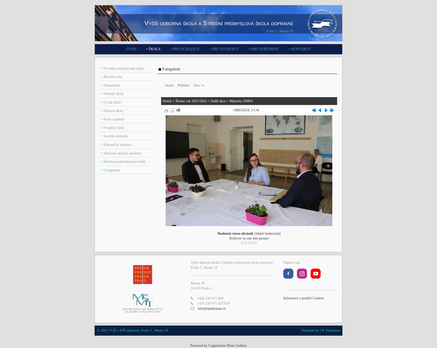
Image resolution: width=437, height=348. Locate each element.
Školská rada (113, 77)
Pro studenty (225, 49)
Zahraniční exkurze (117, 145)
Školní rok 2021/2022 (191, 101)
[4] (252, 243)
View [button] (197, 85)
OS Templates (330, 330)
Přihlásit (183, 85)
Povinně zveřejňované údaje (124, 68)
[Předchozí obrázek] (320, 110)
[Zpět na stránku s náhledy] (166, 110)
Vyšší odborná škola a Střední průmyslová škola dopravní (218, 23)
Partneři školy (114, 94)
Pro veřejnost (265, 49)
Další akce (218, 101)
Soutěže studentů (116, 136)
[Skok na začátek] (314, 110)
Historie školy (114, 111)
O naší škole (112, 102)
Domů (169, 85)
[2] (245, 243)
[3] (249, 243)
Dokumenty (112, 85)
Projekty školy (114, 128)
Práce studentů (114, 119)
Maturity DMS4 (241, 101)
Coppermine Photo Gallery (227, 345)
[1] (242, 243)
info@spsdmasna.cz (212, 308)
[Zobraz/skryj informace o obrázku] (172, 110)
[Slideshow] (178, 110)
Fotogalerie (112, 170)
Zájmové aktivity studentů (122, 153)
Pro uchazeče (186, 49)
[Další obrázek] (326, 110)
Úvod (131, 49)
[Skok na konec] (332, 110)
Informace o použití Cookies (303, 298)
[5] (255, 243)
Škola (155, 49)
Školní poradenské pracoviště (124, 162)
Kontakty (301, 49)
